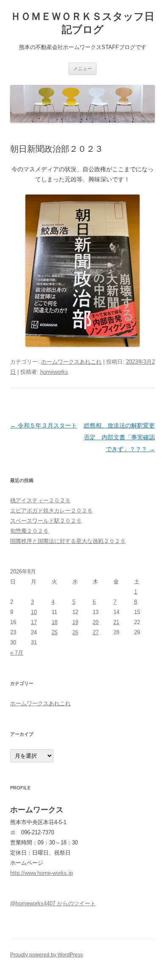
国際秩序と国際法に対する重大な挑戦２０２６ (68, 541)
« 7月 (16, 652)
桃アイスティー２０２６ (40, 500)
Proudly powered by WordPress (46, 955)
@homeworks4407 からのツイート (53, 903)
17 (34, 622)
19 (75, 622)
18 (55, 622)
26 (75, 632)
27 (96, 632)
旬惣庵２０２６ (29, 531)
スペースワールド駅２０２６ (46, 521)
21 (116, 622)
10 (34, 612)
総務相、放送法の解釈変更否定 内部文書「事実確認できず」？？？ (119, 437)
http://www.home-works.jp (41, 873)
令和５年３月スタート (43, 425)
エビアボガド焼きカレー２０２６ (51, 510)
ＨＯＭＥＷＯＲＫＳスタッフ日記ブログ (82, 23)
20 (96, 622)
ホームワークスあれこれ (71, 362)
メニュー (82, 68)
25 (55, 632)
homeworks (54, 372)
